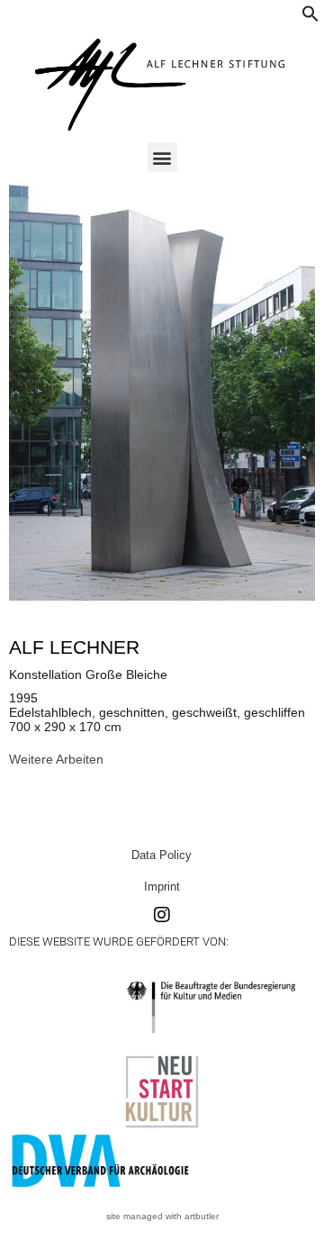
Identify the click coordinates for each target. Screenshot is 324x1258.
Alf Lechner (74, 647)
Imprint (162, 886)
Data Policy (161, 855)
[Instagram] (162, 915)
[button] (311, 18)
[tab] (56, 759)
